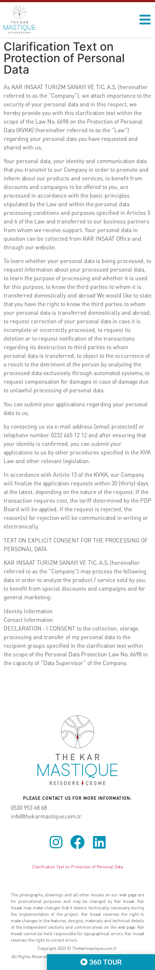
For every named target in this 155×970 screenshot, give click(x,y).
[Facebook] (77, 842)
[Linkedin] (99, 842)
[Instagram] (56, 842)
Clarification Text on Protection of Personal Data (77, 866)
